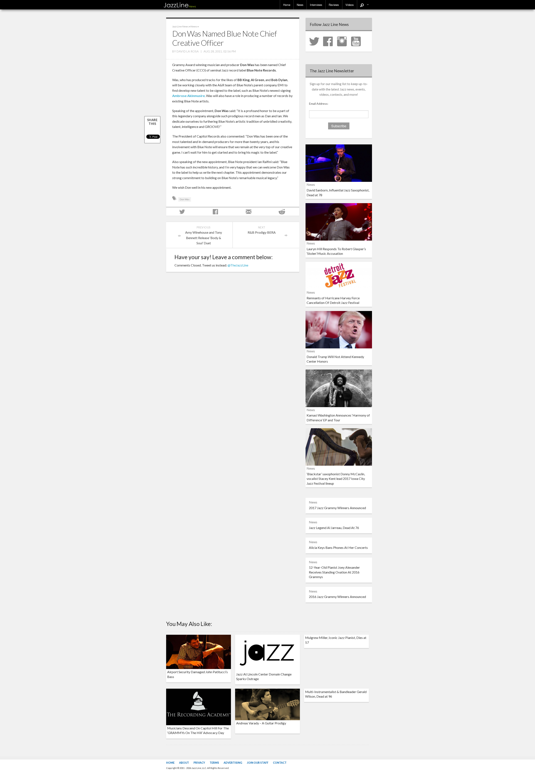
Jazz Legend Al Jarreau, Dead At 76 (334, 528)
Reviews (334, 5)
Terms (214, 762)
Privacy (199, 762)
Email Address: (318, 103)
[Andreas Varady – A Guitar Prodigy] (267, 704)
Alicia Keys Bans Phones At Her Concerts (338, 547)
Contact (280, 762)
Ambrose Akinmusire (188, 96)
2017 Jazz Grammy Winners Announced (337, 508)
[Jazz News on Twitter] (315, 41)
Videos (349, 5)
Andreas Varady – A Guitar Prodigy (261, 723)
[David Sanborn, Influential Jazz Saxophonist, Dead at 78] (339, 163)
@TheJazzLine (238, 265)
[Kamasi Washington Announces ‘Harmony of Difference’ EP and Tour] (339, 388)
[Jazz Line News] (179, 4)
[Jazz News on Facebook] (329, 41)
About (184, 762)
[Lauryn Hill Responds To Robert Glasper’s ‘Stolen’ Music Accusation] (339, 221)
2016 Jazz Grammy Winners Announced (337, 597)
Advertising (233, 762)
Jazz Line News (180, 26)
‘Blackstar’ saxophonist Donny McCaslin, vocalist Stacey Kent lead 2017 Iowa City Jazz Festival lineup (336, 478)
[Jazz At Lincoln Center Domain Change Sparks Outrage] (267, 652)
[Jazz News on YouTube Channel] (357, 41)
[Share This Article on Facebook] (216, 211)
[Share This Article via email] (249, 211)
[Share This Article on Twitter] (182, 211)
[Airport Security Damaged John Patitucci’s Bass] (198, 651)
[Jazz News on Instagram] (343, 41)
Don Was (185, 199)
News (300, 5)
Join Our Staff (257, 762)
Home (286, 5)
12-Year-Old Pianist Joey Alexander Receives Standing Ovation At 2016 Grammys (334, 572)
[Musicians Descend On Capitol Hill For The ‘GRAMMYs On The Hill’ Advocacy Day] (198, 707)
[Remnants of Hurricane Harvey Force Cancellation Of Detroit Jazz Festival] (339, 275)
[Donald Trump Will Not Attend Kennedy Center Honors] (339, 329)
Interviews (316, 5)
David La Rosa (188, 51)
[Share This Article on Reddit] (282, 211)
